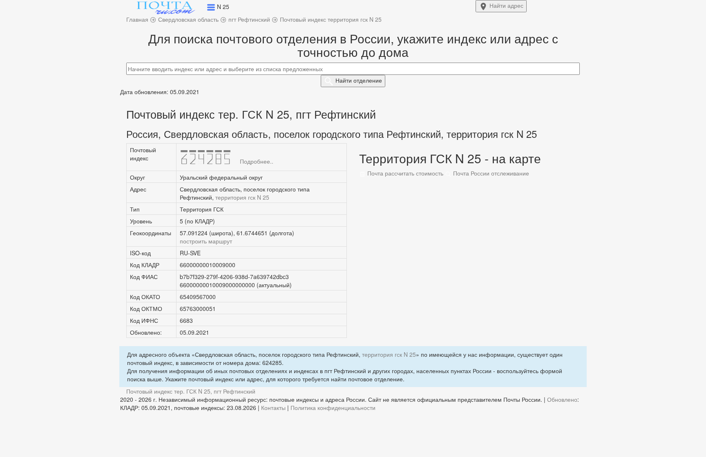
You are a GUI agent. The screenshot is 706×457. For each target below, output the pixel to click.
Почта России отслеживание (490, 173)
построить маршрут (206, 241)
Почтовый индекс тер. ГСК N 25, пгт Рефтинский (190, 391)
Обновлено (562, 399)
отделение (358, 80)
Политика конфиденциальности (332, 407)
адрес (506, 5)
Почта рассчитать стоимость (404, 173)
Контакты (273, 407)
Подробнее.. (256, 161)
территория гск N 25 (242, 197)
